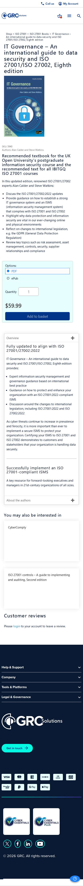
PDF (14, 271)
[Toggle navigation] (69, 15)
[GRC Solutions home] (32, 721)
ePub (14, 278)
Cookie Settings (67, 881)
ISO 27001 (21, 33)
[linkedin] (28, 844)
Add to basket (37, 316)
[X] (7, 844)
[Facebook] (18, 844)
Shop (9, 33)
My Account (70, 4)
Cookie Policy (40, 881)
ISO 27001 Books (39, 33)
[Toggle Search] (79, 15)
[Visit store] (59, 15)
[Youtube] (40, 844)
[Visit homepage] (14, 16)
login (16, 626)
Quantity (11, 291)
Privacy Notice (14, 881)
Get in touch (14, 748)
